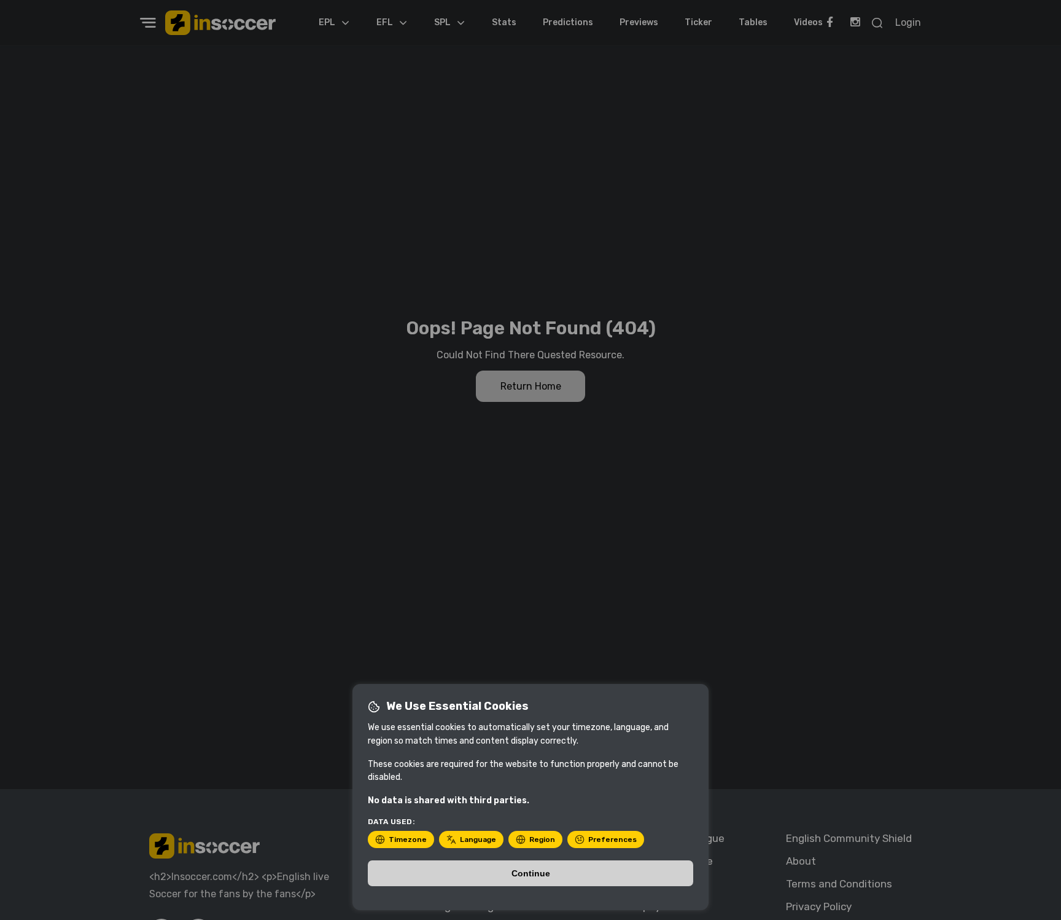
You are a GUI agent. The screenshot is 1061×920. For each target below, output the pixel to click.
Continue (530, 873)
